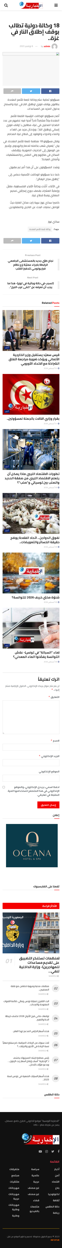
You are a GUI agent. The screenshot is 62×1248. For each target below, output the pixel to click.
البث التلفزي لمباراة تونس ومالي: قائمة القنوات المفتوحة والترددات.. (26, 1003)
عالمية (35, 1175)
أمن (57, 1175)
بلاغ (57, 1188)
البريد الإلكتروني (49, 756)
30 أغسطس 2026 (51, 487)
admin (47, 46)
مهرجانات (13, 1188)
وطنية (15, 1215)
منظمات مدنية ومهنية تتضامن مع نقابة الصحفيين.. (30, 988)
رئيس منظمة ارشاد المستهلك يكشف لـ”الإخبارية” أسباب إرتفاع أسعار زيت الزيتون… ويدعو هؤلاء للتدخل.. (28, 1061)
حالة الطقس (52, 1206)
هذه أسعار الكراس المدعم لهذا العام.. (31, 1031)
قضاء (36, 1200)
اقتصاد (55, 1181)
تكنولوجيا (53, 1194)
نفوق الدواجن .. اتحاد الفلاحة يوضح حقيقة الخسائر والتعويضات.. (34, 540)
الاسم (55, 741)
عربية (36, 1181)
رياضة (56, 1213)
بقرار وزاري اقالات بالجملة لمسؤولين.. (33, 418)
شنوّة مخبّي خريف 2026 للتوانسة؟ (35, 597)
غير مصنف (33, 1188)
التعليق (53, 697)
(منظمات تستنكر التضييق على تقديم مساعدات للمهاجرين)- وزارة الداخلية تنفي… (39, 964)
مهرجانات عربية (13, 1196)
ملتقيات (14, 1181)
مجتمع (15, 1175)
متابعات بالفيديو (34, 1208)
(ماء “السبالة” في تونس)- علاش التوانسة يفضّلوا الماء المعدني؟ (36, 655)
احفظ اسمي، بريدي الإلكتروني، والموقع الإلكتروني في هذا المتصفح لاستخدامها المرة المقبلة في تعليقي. (33, 791)
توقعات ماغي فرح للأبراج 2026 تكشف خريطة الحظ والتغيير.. (27, 1018)
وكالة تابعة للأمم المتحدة (39, 229)
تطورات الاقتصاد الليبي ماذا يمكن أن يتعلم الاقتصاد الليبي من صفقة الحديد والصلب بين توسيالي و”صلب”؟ (32, 478)
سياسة (35, 1169)
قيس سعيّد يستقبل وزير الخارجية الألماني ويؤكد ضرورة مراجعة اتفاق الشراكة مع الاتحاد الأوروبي (34, 359)
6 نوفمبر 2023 (26, 46)
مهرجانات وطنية (13, 1207)
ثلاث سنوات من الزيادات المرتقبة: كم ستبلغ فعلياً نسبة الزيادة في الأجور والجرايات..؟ (26, 1044)
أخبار (7, 347)
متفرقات (14, 1169)
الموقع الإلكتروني (49, 771)
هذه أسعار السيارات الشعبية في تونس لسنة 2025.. (28, 1078)
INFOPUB (55, 1240)
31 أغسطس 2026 (51, 368)
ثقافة (56, 1200)
